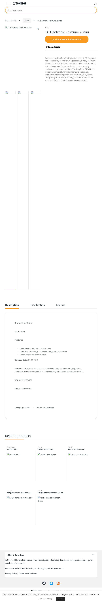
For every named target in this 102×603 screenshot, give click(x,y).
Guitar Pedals (10, 20)
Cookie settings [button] (45, 598)
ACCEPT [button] (60, 598)
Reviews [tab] (60, 305)
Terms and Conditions (28, 573)
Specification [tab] (37, 305)
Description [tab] (12, 305)
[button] (38, 29)
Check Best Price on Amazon (68, 39)
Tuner (26, 20)
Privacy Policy (11, 573)
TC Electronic (48, 407)
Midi (8, 447)
